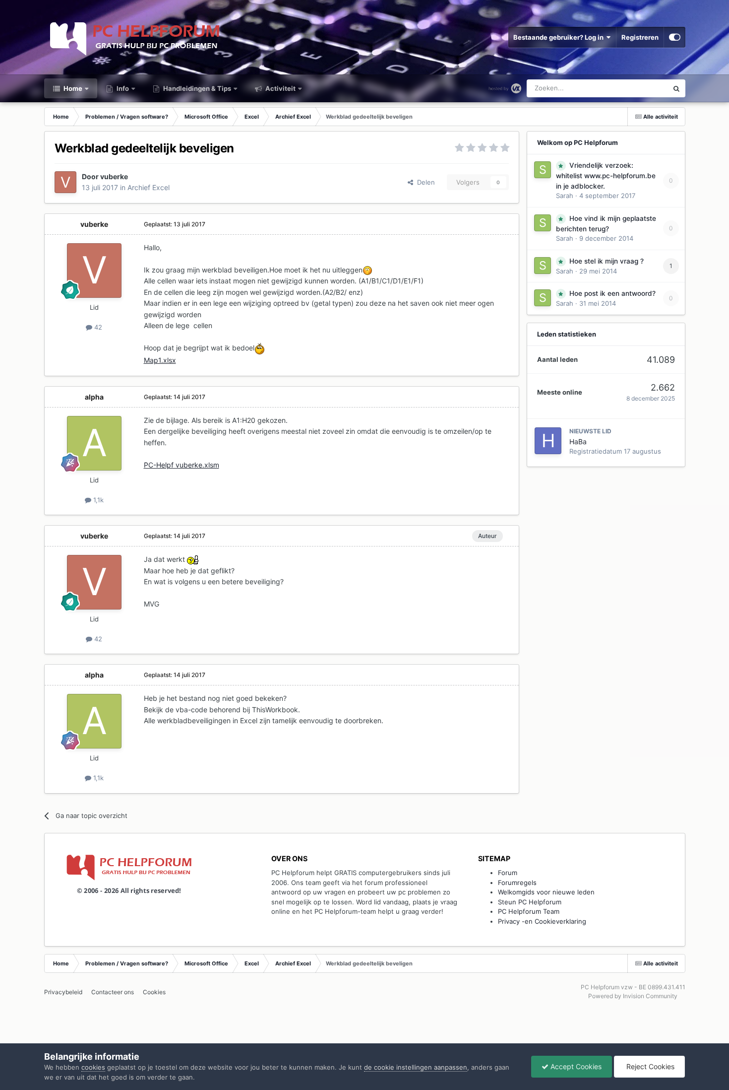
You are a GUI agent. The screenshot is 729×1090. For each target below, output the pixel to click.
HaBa (578, 441)
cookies (93, 1067)
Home (72, 88)
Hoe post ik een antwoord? (612, 293)
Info (122, 88)
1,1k (97, 500)
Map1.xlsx (160, 360)
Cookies (154, 992)
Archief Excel (148, 187)
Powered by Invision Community (632, 996)
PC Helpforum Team (528, 911)
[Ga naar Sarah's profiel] (542, 169)
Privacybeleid (63, 992)
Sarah (564, 196)
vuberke (114, 176)
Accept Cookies (575, 1066)
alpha (94, 397)
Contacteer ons (112, 992)
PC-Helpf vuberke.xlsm (181, 465)
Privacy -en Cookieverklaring (542, 921)
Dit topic (642, 88)
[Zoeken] (676, 88)
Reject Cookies (649, 1066)
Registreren (640, 37)
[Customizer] (674, 37)
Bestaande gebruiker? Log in (560, 37)
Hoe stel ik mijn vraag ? (606, 261)
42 (97, 327)
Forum (507, 873)
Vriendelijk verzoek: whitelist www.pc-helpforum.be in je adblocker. (606, 175)
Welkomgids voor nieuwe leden (546, 892)
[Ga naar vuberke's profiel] (65, 182)
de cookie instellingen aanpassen (415, 1067)
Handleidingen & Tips (196, 88)
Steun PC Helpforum (529, 902)
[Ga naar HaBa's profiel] (548, 440)
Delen (424, 182)
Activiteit (280, 88)
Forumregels (517, 882)
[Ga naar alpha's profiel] (94, 443)
